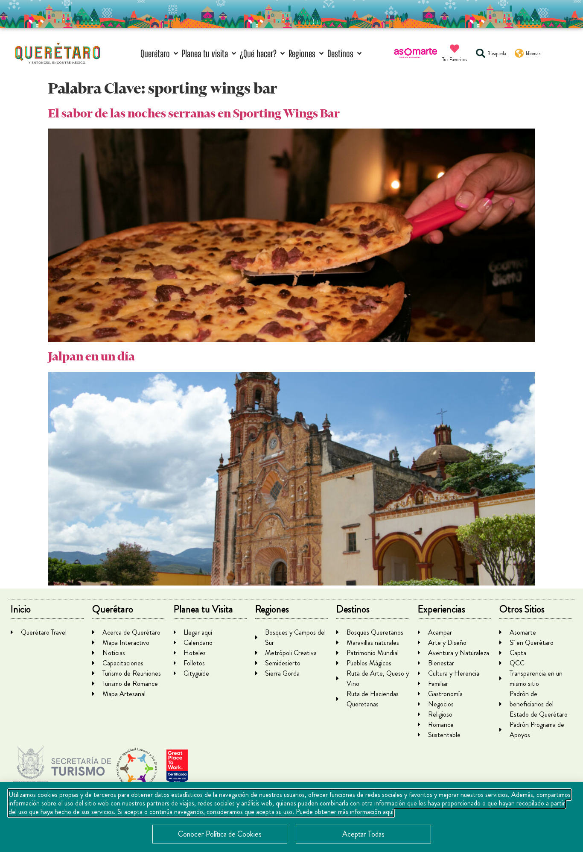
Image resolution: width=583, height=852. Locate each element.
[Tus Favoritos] (454, 48)
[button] (160, 53)
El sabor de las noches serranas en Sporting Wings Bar (194, 113)
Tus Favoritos (454, 59)
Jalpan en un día (91, 356)
